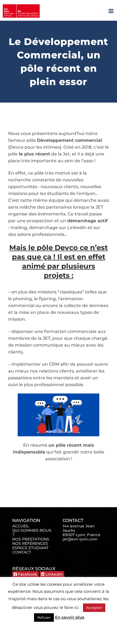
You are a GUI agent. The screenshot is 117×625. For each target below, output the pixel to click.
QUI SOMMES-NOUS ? (31, 532)
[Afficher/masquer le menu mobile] (111, 11)
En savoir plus (69, 617)
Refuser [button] (44, 617)
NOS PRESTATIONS (30, 539)
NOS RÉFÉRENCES (30, 543)
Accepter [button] (94, 607)
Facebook (27, 574)
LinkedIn (53, 574)
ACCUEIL (20, 526)
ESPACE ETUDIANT (30, 547)
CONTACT (21, 552)
